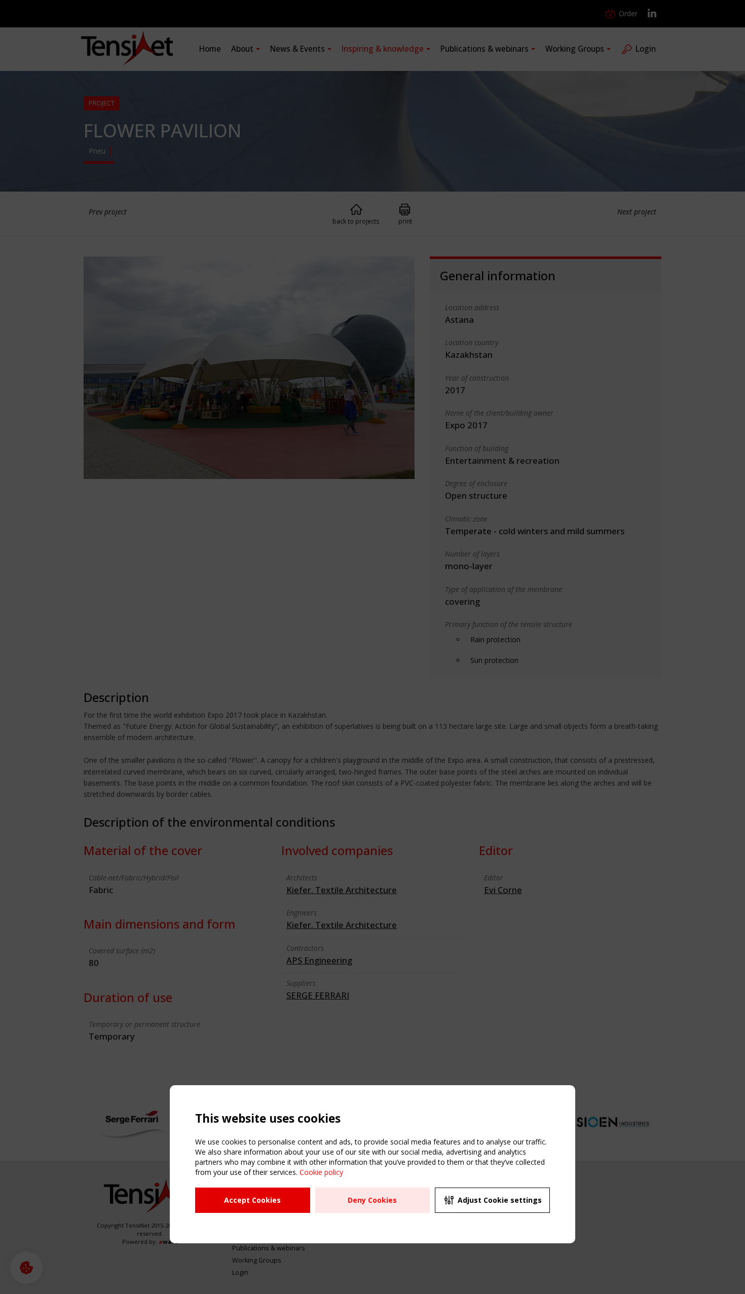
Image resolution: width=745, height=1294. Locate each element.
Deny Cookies (372, 1200)
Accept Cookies (252, 1200)
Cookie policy (321, 1172)
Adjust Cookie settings (500, 1200)
